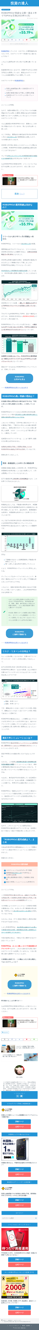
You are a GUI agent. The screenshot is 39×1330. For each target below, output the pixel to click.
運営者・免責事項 (26, 1325)
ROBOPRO (5, 51)
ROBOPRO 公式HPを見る (19, 378)
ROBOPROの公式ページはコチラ (16, 387)
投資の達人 (19, 3)
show (21, 194)
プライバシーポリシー (14, 1325)
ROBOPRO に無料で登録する (19, 633)
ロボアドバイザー (6, 9)
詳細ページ (19, 1121)
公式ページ (19, 1127)
